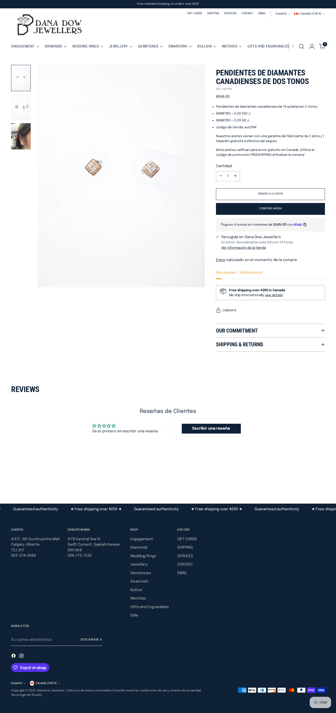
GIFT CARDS (187, 539)
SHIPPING (185, 548)
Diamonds (139, 548)
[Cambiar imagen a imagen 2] (21, 107)
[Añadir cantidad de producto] (235, 176)
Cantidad (224, 166)
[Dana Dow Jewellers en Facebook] (14, 656)
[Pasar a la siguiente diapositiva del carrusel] (321, 477)
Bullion (136, 590)
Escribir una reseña (211, 428)
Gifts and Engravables (149, 607)
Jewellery (139, 565)
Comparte (229, 310)
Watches (138, 598)
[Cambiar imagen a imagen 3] (21, 136)
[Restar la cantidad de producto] (220, 176)
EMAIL (182, 573)
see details (273, 295)
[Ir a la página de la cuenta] (312, 46)
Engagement (141, 539)
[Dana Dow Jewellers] (48, 25)
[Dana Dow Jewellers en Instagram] (22, 656)
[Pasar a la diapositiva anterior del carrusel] (309, 477)
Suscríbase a (91, 639)
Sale (134, 615)
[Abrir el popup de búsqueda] (301, 46)
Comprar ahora (270, 208)
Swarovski (139, 581)
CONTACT (185, 565)
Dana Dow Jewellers (51, 690)
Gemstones (140, 573)
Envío (220, 260)
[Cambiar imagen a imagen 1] (21, 78)
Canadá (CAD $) (310, 13)
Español (281, 13)
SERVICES (185, 556)
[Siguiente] (292, 46)
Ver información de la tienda (243, 247)
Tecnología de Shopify (26, 695)
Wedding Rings (143, 556)
